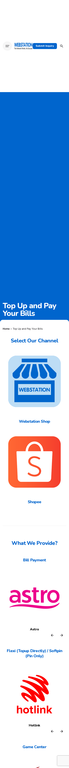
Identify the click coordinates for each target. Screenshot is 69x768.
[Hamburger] (7, 46)
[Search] (61, 46)
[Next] (61, 635)
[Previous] (52, 635)
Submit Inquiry (45, 46)
